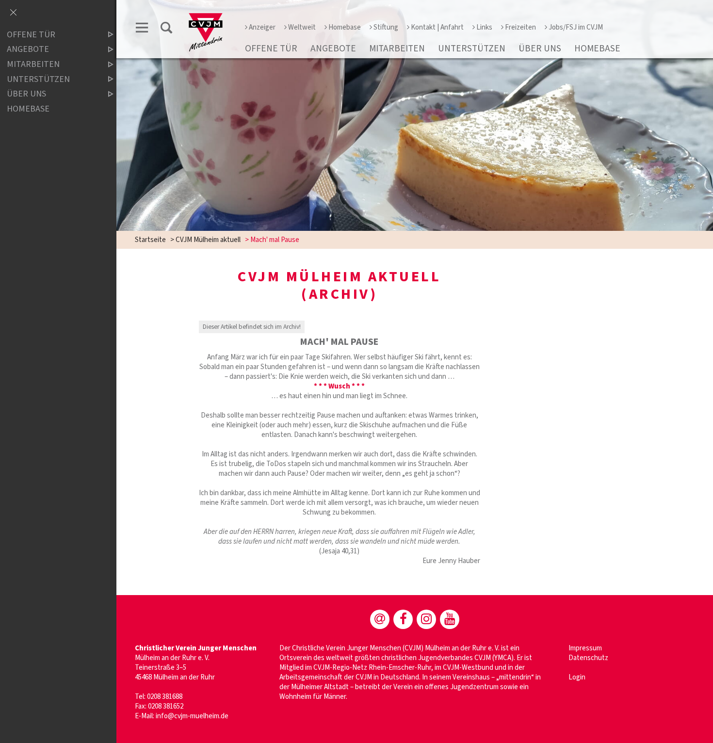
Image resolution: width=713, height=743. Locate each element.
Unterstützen (471, 48)
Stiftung (385, 27)
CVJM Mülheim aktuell (208, 240)
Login (576, 677)
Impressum (585, 648)
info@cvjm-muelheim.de (192, 716)
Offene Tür (271, 48)
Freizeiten (520, 27)
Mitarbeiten (397, 48)
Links (484, 27)
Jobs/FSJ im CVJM (576, 27)
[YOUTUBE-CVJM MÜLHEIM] (449, 619)
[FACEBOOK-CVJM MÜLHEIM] (403, 619)
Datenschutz (588, 658)
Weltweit (302, 27)
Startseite (150, 240)
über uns (540, 48)
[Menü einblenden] (142, 29)
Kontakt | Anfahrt (437, 27)
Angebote (333, 48)
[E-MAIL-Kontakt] (379, 619)
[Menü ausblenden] (13, 13)
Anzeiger (262, 27)
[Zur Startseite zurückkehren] (205, 18)
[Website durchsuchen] (166, 29)
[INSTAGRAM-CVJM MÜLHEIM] (426, 619)
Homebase (344, 27)
